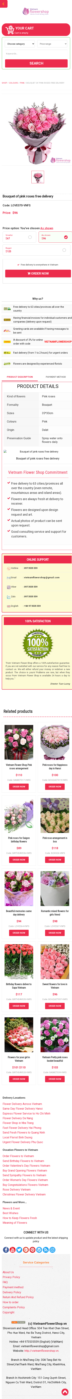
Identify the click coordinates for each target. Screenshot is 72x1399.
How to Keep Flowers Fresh (20, 1218)
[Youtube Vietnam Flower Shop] (12, 1250)
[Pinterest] (19, 1250)
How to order (11, 1302)
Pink (22, 83)
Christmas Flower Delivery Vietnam (24, 1194)
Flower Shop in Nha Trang (18, 1123)
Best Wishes (10, 1213)
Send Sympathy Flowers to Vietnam (24, 1175)
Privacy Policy (11, 1277)
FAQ (5, 1282)
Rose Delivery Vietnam (17, 1189)
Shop (4, 83)
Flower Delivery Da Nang (18, 1118)
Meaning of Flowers (15, 1222)
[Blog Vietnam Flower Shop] (39, 1250)
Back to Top (65, 1392)
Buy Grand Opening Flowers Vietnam (25, 1170)
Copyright (8, 1312)
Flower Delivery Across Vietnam (22, 1104)
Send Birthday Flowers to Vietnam (23, 1161)
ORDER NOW (39, 273)
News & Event (11, 1208)
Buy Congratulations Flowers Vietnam (25, 1185)
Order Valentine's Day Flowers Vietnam (26, 1165)
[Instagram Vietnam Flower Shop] (52, 1250)
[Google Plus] (26, 1250)
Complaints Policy (14, 1307)
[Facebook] (6, 1250)
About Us (8, 1272)
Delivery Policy (12, 1292)
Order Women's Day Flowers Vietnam (25, 1180)
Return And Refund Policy (18, 1297)
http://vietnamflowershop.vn (41, 1350)
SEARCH (36, 63)
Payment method (13, 1287)
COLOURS (13, 83)
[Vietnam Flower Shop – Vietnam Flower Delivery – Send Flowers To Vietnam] (36, 11)
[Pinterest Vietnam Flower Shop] (32, 1250)
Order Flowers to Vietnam (18, 1156)
